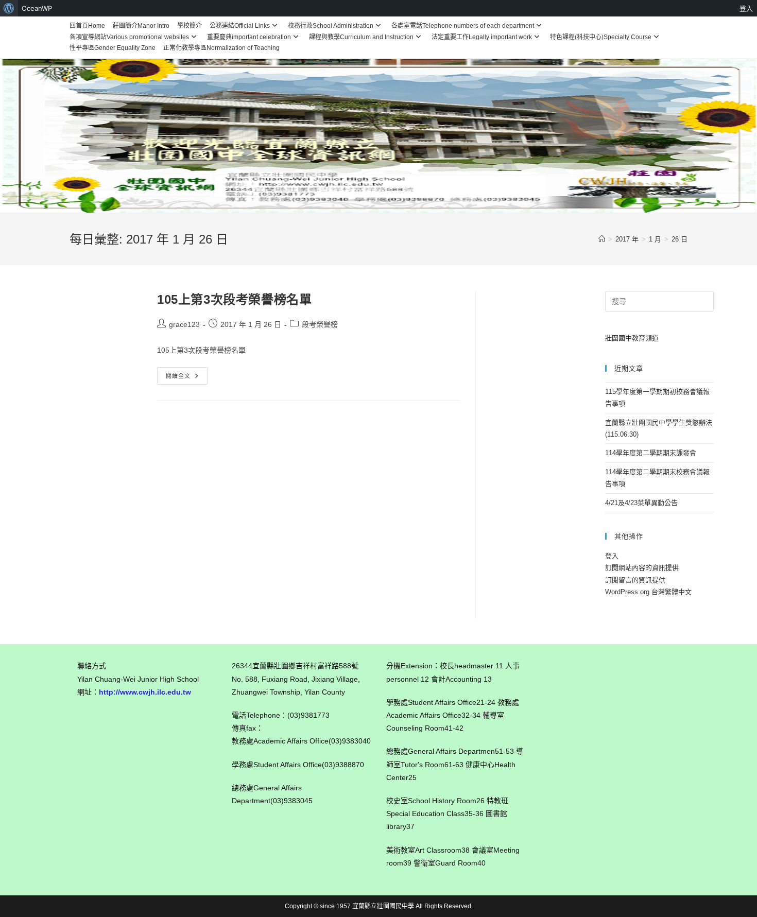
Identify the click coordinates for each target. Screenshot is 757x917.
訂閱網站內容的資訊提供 (642, 568)
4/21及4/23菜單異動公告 (641, 503)
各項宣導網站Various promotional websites (129, 37)
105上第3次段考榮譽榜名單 (234, 299)
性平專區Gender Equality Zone (113, 47)
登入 (611, 556)
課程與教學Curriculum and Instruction (361, 37)
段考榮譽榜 (320, 324)
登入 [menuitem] (746, 8)
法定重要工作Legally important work (482, 37)
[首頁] (601, 239)
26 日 (679, 239)
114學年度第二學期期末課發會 (650, 453)
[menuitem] (9, 8)
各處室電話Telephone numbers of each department (462, 25)
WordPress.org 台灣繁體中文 (648, 592)
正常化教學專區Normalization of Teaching (221, 47)
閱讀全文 (185, 378)
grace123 (184, 324)
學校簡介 (189, 25)
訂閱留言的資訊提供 (635, 580)
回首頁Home (87, 25)
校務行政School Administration (330, 25)
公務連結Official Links (240, 25)
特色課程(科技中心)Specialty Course (600, 37)
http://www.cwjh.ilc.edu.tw (145, 692)
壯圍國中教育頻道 (632, 338)
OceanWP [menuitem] (37, 8)
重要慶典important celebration (249, 37)
